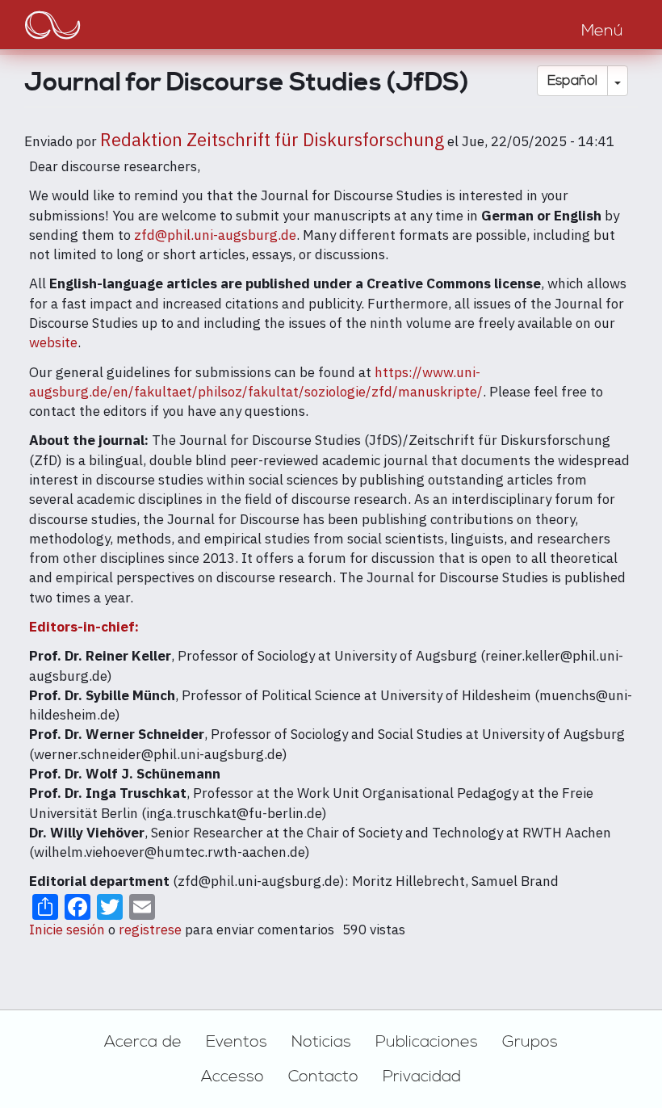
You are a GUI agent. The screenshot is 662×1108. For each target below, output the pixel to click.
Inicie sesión (67, 929)
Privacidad (422, 1076)
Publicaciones (426, 1041)
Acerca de (143, 1041)
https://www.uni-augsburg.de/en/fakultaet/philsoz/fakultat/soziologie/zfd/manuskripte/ (256, 382)
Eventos (236, 1041)
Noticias (321, 1041)
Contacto (323, 1076)
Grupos (530, 1041)
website (53, 342)
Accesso (232, 1076)
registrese (150, 929)
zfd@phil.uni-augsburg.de (215, 235)
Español (572, 81)
